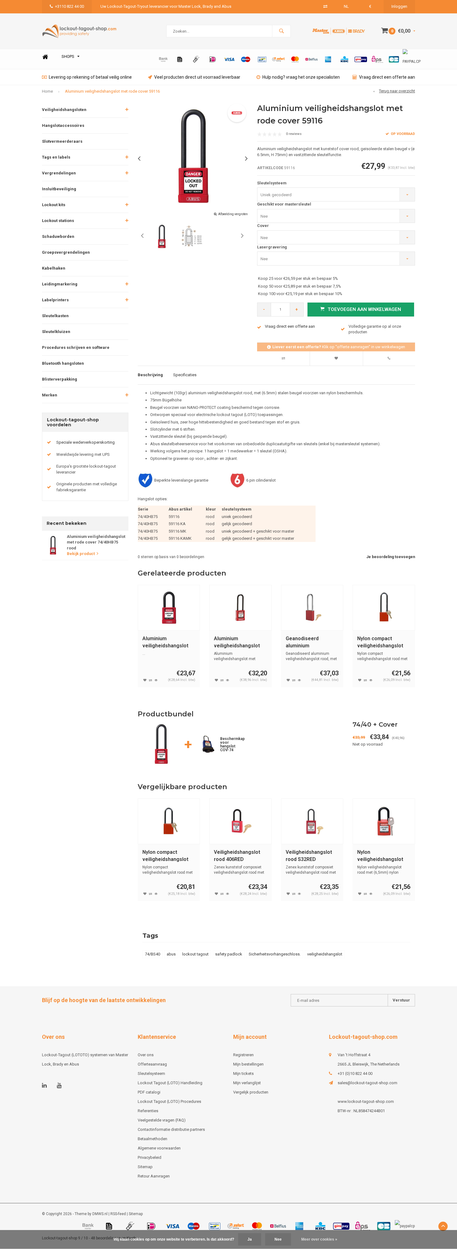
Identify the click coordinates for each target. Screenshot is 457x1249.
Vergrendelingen (59, 173)
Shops (68, 56)
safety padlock (228, 954)
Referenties (148, 1110)
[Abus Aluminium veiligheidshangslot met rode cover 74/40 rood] (169, 607)
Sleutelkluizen (56, 331)
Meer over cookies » (319, 1239)
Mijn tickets (243, 1073)
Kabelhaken (53, 268)
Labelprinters (55, 300)
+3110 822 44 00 (69, 6)
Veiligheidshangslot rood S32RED (309, 855)
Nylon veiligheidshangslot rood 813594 (380, 856)
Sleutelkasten (55, 315)
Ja (249, 1239)
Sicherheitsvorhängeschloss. (275, 954)
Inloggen (399, 6)
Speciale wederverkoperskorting (85, 442)
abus (171, 954)
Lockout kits (53, 204)
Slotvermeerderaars (62, 141)
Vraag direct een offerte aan (387, 77)
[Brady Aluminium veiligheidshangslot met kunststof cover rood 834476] (240, 607)
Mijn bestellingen (248, 1064)
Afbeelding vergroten (233, 214)
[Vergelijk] (325, 6)
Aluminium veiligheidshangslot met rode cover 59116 (112, 91)
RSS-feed (118, 1214)
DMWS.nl (100, 1214)
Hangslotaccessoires (63, 125)
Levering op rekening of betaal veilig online (90, 77)
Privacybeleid (149, 1157)
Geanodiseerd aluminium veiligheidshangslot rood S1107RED (309, 643)
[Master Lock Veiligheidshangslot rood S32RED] (312, 821)
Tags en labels (56, 157)
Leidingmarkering (59, 284)
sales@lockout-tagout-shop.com (367, 1082)
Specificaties (184, 374)
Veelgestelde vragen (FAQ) (162, 1120)
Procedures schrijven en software (75, 347)
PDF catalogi (149, 1092)
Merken (49, 395)
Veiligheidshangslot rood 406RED (237, 855)
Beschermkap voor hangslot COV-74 (232, 744)
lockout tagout (195, 954)
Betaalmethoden (152, 1138)
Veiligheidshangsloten (64, 109)
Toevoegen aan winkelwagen (364, 309)
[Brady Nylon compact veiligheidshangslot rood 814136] (169, 821)
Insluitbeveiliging (59, 189)
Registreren (243, 1054)
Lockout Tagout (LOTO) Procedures (169, 1101)
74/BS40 (152, 954)
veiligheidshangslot (324, 954)
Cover (263, 225)
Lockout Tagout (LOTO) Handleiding (170, 1082)
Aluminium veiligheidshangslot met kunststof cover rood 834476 (238, 643)
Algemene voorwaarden (159, 1148)
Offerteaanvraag (152, 1064)
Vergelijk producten (250, 1092)
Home (45, 56)
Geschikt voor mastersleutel (284, 204)
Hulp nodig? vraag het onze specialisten (301, 77)
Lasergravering (272, 247)
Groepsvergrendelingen (66, 252)
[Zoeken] (281, 31)
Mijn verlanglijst (247, 1082)
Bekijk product (81, 553)
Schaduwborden (58, 236)
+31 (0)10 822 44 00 (355, 1073)
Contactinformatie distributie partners (171, 1129)
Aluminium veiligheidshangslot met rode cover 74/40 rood (167, 643)
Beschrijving (150, 374)
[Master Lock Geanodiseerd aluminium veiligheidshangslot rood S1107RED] (312, 607)
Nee (278, 1239)
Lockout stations (58, 220)
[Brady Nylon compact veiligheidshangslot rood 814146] (384, 607)
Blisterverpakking (59, 379)
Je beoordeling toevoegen (390, 557)
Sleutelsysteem (271, 183)
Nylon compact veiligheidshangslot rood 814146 (380, 643)
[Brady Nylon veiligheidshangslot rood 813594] (384, 821)
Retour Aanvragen (154, 1176)
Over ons (146, 1054)
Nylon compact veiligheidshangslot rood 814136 (165, 856)
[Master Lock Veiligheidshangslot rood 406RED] (240, 821)
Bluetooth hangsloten (63, 363)
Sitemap (145, 1166)
